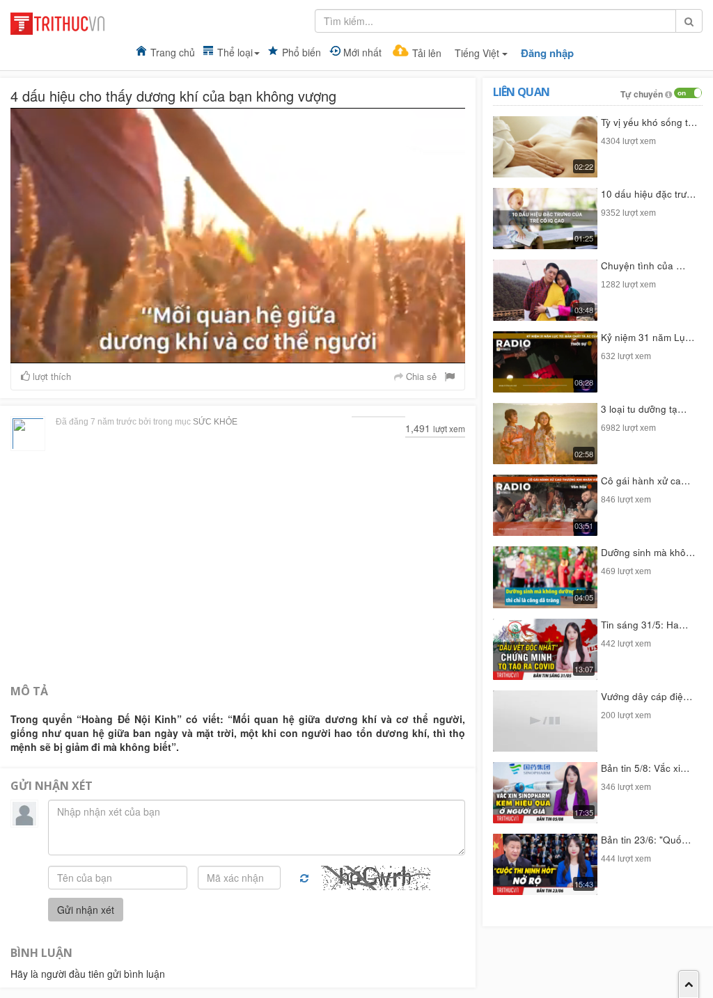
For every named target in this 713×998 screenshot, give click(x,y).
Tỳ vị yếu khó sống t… (649, 122)
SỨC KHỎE (215, 422)
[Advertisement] (237, 565)
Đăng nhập (547, 53)
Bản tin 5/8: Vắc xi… (645, 768)
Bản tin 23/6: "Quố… (646, 839)
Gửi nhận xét (85, 910)
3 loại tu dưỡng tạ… (644, 408)
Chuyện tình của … (643, 265)
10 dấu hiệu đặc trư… (648, 193)
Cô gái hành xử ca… (646, 480)
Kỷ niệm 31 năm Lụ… (648, 337)
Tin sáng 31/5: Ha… (645, 624)
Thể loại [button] (235, 52)
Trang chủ (172, 52)
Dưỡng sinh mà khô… (648, 552)
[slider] (236, 353)
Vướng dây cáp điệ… (647, 696)
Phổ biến (301, 52)
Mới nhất (362, 52)
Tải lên (426, 53)
